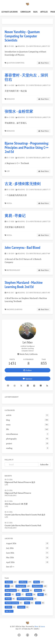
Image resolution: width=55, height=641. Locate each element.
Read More (44, 63)
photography (11, 495)
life (6, 485)
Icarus (42, 626)
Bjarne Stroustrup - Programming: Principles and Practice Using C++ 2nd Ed (27, 147)
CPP (8, 171)
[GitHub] (36, 635)
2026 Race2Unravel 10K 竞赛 (16, 504)
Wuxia (9, 203)
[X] (21, 386)
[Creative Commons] (19, 635)
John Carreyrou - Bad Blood (22, 247)
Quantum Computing (16, 63)
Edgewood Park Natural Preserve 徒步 (20, 482)
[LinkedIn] (28, 386)
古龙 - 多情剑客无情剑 (23, 183)
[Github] (8, 386)
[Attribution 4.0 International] (27, 635)
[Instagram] (14, 386)
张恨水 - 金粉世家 (19, 111)
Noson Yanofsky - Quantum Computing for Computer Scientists (22, 36)
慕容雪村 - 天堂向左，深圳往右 (26, 77)
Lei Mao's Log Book (9, 11)
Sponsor (28, 378)
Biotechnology (14, 270)
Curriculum (25, 11)
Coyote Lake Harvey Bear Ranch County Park (23, 525)
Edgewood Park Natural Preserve (18, 493)
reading (21, 46)
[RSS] (47, 386)
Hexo (36, 626)
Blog (35, 11)
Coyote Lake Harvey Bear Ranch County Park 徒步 (25, 514)
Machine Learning (15, 309)
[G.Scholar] (40, 386)
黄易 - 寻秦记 (15, 215)
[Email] (34, 386)
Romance (11, 99)
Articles (44, 11)
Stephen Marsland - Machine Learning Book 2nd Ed (24, 284)
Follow (28, 370)
